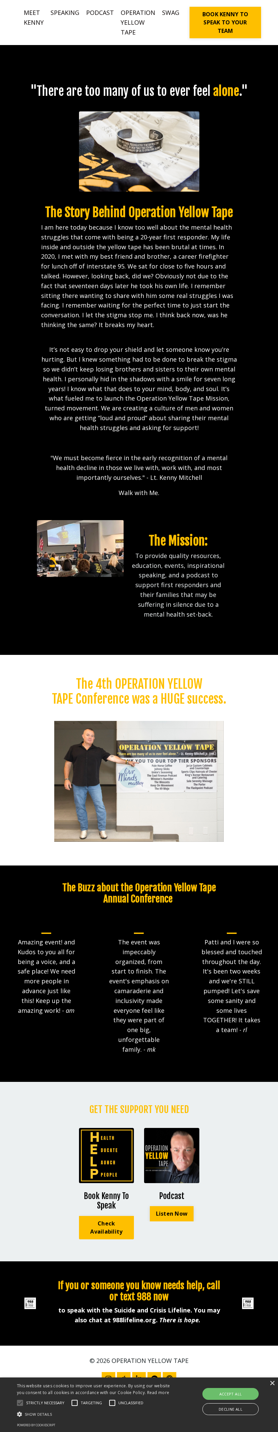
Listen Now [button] (172, 1213)
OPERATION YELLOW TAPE (138, 22)
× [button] (272, 1383)
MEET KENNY (34, 17)
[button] (20, 1403)
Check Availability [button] (106, 1227)
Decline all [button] (230, 1409)
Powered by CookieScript (36, 1425)
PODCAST (100, 12)
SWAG (170, 12)
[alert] (139, 1404)
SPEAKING (65, 12)
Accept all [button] (230, 1393)
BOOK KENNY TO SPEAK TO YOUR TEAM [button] (225, 22)
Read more (158, 1392)
